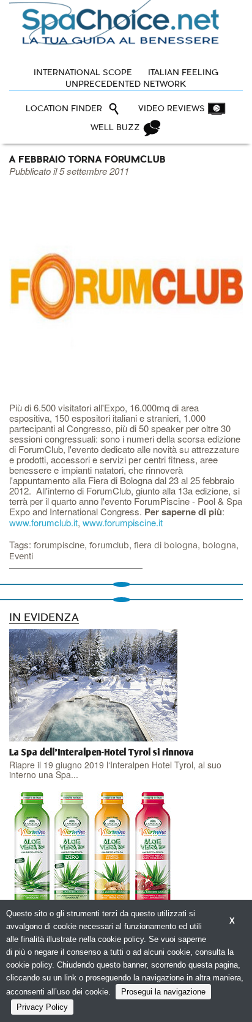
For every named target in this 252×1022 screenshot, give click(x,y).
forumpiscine (59, 545)
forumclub (109, 545)
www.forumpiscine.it (123, 522)
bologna (219, 545)
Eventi (21, 556)
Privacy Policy (42, 1007)
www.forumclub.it (43, 522)
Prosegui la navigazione (163, 991)
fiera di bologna (166, 545)
